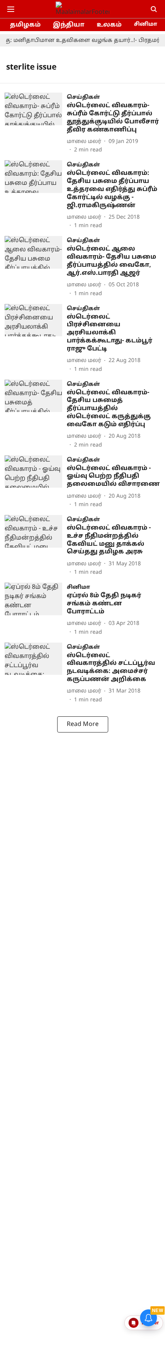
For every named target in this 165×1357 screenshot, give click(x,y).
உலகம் (109, 25)
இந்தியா (68, 25)
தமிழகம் (25, 25)
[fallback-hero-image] (36, 123)
